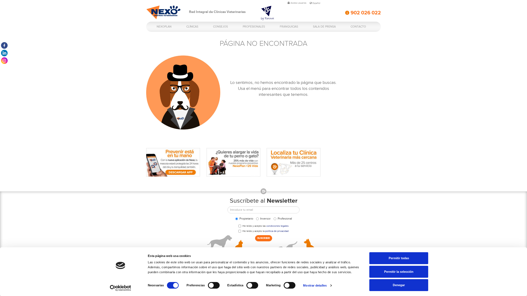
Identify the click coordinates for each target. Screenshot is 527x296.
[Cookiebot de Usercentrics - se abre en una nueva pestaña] (121, 288)
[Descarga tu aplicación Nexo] (173, 162)
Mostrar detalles (315, 285)
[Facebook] (4, 45)
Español (316, 3)
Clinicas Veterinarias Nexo (163, 12)
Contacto (358, 26)
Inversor (265, 218)
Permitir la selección (398, 271)
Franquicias (289, 26)
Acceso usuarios (298, 3)
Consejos (220, 26)
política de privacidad (277, 231)
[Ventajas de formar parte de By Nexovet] (274, 13)
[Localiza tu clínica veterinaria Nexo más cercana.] (294, 162)
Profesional (285, 218)
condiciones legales (277, 225)
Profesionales (254, 26)
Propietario (246, 218)
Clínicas (192, 26)
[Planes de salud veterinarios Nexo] (233, 162)
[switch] (214, 285)
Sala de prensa (324, 26)
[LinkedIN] (4, 53)
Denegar (399, 285)
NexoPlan (164, 26)
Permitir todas (399, 258)
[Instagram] (4, 60)
